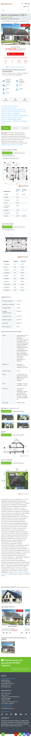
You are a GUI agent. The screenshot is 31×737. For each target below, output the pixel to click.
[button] (16, 734)
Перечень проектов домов (9, 106)
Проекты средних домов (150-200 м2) (13, 110)
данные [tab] (6, 128)
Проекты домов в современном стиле (13, 111)
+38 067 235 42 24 (6, 705)
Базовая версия (5, 17)
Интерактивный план (8, 155)
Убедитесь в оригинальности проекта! (12, 144)
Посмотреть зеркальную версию (10, 18)
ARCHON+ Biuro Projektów (8, 678)
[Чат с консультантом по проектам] (20, 734)
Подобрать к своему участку (11, 158)
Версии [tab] (15, 128)
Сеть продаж (5, 711)
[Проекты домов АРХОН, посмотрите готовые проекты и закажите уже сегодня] (7, 3)
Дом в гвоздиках (12, 626)
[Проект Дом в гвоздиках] (12, 617)
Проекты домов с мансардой (10, 113)
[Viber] (28, 734)
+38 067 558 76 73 (6, 706)
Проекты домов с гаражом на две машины (14, 115)
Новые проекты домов (8, 108)
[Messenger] (24, 734)
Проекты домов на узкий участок (12, 117)
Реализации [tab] (25, 128)
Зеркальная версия (19, 153)
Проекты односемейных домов (11, 119)
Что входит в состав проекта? (16, 67)
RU (22, 3)
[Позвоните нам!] (16, 734)
